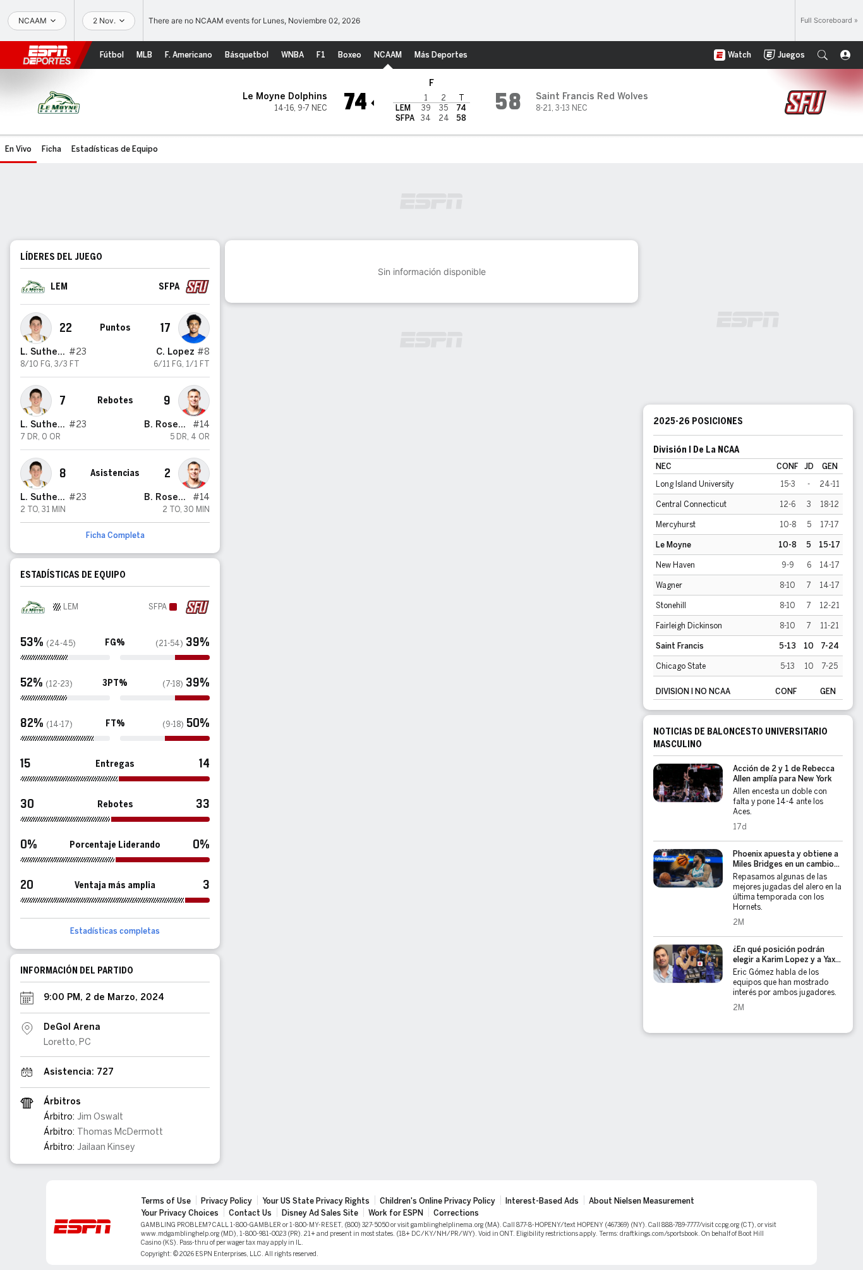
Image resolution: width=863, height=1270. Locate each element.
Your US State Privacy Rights (316, 1201)
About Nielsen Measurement (641, 1201)
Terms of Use (166, 1201)
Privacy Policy (226, 1201)
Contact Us (250, 1213)
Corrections (456, 1213)
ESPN (47, 55)
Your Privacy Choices (180, 1213)
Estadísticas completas (115, 931)
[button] (823, 55)
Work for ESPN (395, 1213)
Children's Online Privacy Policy (437, 1201)
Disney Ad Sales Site (320, 1213)
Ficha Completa (115, 535)
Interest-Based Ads (542, 1201)
